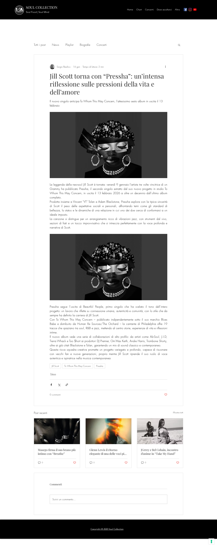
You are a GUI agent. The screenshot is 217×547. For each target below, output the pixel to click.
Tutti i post (40, 45)
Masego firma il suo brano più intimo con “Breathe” (56, 452)
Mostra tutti (178, 412)
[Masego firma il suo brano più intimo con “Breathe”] (57, 431)
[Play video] (108, 267)
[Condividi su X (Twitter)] (59, 384)
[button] (179, 45)
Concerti (102, 45)
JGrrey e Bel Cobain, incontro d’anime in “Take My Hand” (159, 452)
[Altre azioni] (165, 67)
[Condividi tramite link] (66, 384)
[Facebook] (185, 9)
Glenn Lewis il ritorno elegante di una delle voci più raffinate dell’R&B (107, 452)
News (55, 45)
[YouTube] (195, 9)
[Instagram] (190, 9)
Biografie (85, 45)
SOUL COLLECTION (42, 7)
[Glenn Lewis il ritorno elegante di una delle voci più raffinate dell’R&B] (109, 431)
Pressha (99, 365)
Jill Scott (55, 365)
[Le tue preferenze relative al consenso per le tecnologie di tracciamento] (211, 541)
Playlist (69, 45)
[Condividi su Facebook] (51, 384)
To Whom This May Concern (77, 365)
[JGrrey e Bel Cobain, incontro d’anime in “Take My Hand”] (160, 431)
